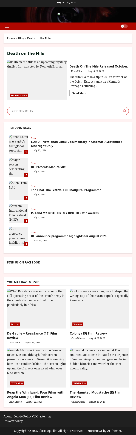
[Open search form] (131, 26)
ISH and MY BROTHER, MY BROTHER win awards (18, 213)
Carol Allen (14, 342)
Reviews (15, 324)
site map (46, 416)
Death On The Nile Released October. (37, 80)
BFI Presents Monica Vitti (18, 167)
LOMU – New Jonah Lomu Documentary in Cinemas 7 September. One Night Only (18, 144)
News (33, 138)
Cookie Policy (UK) (25, 416)
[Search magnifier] (124, 110)
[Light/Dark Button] (124, 26)
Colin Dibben (78, 338)
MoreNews (94, 431)
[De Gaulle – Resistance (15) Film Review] (36, 309)
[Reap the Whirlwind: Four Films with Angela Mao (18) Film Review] (36, 368)
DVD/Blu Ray (17, 383)
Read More (80, 93)
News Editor (77, 71)
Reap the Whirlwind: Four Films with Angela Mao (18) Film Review (35, 394)
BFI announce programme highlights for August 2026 (18, 236)
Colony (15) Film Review (88, 333)
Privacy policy (13, 421)
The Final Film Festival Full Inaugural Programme (18, 190)
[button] (7, 26)
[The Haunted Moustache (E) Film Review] (99, 368)
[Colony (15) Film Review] (99, 309)
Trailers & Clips (19, 95)
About (8, 416)
